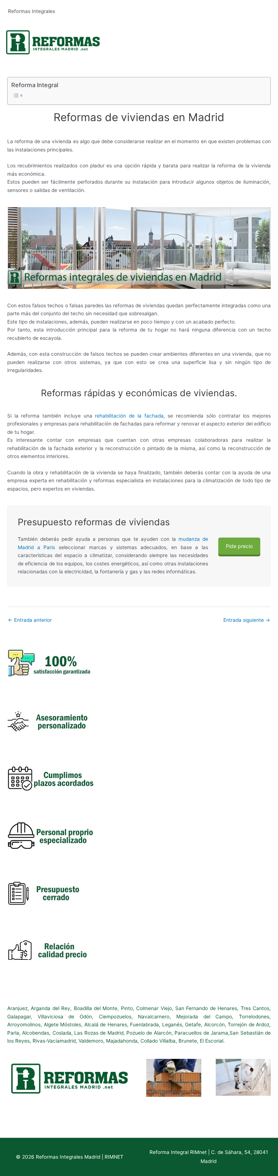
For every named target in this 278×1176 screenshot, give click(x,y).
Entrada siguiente (246, 620)
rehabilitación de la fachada (129, 416)
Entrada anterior (30, 620)
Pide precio (239, 546)
